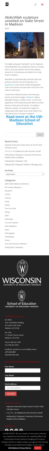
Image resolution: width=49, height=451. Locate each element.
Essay (7, 201)
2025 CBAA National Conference (17, 184)
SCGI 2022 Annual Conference (16, 244)
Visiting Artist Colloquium (14, 247)
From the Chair (10, 208)
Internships (9, 219)
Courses (8, 198)
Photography (9, 233)
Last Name (9, 375)
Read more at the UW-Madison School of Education (24, 120)
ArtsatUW (8, 191)
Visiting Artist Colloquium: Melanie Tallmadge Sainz (23, 164)
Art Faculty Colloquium (13, 187)
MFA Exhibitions (11, 226)
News (7, 28)
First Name (9, 366)
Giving (7, 212)
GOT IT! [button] (37, 448)
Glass (7, 215)
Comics (7, 194)
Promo (7, 240)
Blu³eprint (30, 97)
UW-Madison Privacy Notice (19, 448)
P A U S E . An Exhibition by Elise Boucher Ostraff (23, 151)
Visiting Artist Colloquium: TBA (16, 161)
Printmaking (9, 237)
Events (7, 205)
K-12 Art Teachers (11, 223)
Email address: (11, 384)
